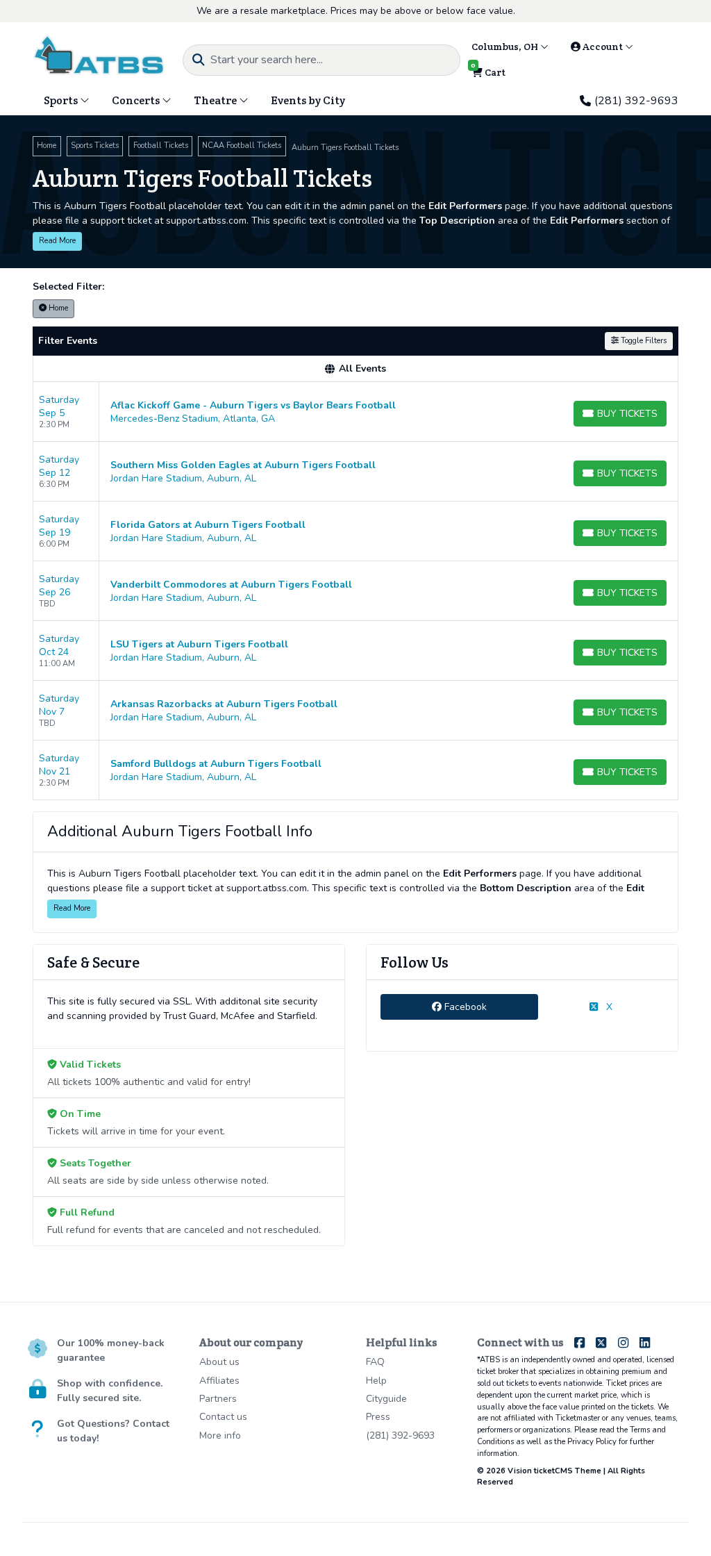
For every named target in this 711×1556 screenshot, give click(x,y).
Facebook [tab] (464, 1006)
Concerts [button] (137, 100)
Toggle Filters (643, 341)
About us (219, 1361)
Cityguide (386, 1398)
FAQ (375, 1361)
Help (376, 1380)
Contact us (223, 1416)
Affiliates (219, 1380)
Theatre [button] (216, 100)
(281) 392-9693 (636, 100)
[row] (355, 412)
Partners (218, 1398)
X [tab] (607, 1006)
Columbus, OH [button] (505, 46)
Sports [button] (62, 100)
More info (220, 1435)
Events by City (308, 100)
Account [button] (602, 46)
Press (378, 1416)
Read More (57, 240)
